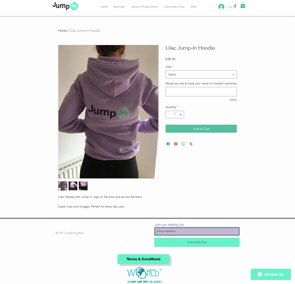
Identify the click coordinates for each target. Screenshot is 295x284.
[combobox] (201, 74)
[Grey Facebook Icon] (235, 6)
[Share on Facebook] (168, 143)
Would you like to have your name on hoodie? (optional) (201, 83)
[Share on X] (191, 143)
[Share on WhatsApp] (183, 143)
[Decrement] (168, 114)
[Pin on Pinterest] (175, 143)
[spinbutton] (174, 114)
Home (62, 30)
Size (169, 67)
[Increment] (180, 114)
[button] (242, 5)
